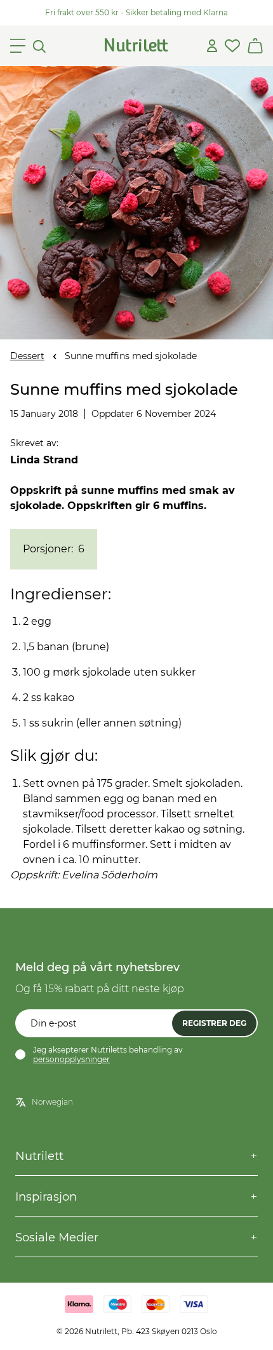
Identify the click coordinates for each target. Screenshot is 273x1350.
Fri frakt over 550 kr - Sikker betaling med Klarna (136, 12)
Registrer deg (214, 1023)
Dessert (27, 356)
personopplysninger (71, 1059)
